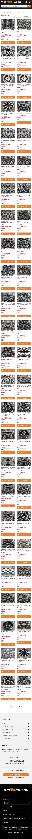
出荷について (5, 724)
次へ (19, 707)
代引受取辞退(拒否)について (9, 735)
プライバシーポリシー (8, 814)
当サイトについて (7, 806)
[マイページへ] (26, 2)
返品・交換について (7, 729)
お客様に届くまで (7, 803)
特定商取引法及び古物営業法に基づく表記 (14, 818)
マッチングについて (7, 726)
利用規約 (5, 810)
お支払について (6, 732)
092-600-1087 (17, 761)
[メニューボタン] (2, 2)
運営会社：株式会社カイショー (16, 832)
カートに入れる (9, 42)
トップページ (6, 795)
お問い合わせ (6, 822)
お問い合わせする (16, 775)
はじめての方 (6, 799)
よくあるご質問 (6, 738)
